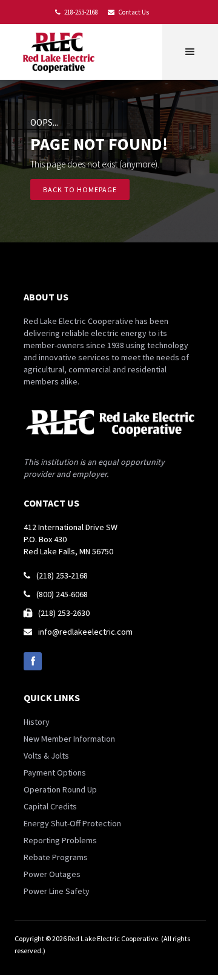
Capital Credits (50, 806)
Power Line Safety (57, 891)
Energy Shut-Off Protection (72, 823)
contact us (51, 503)
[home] (61, 52)
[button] (190, 52)
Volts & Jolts (46, 755)
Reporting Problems (60, 840)
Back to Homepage (80, 189)
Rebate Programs (56, 857)
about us (46, 297)
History (37, 721)
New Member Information (69, 738)
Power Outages (52, 874)
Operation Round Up (60, 789)
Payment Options (55, 772)
